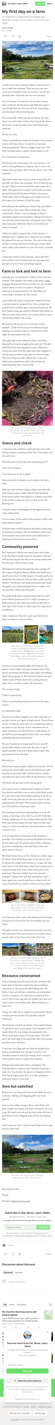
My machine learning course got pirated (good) (19, 1313)
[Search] (50, 1304)
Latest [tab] (11, 1304)
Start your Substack (21, 1413)
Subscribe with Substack (29, 1380)
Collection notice (45, 1407)
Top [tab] (5, 1304)
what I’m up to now (20, 1201)
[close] (48, 1332)
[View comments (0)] (13, 36)
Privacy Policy (27, 1392)
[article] (27, 1319)
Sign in (49, 3)
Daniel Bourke (8, 28)
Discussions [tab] (21, 1304)
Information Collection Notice (32, 1389)
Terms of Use (40, 1386)
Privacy (26, 1407)
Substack (15, 1419)
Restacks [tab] (19, 1272)
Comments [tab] (8, 1272)
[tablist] (13, 1272)
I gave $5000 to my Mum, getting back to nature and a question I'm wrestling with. (20, 1319)
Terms (33, 1407)
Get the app (40, 1413)
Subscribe (40, 3)
